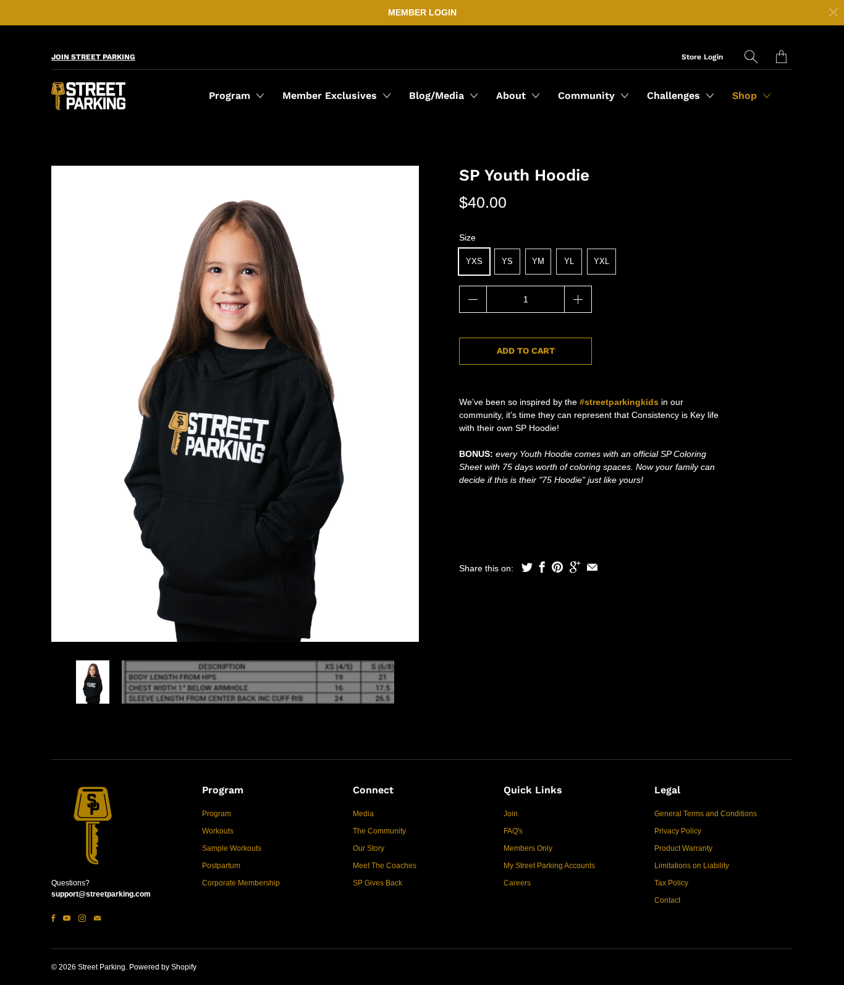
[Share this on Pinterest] (557, 567)
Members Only (528, 848)
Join (511, 813)
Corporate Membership (241, 883)
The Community (379, 831)
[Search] (751, 56)
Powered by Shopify (162, 967)
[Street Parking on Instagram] (82, 918)
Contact (667, 900)
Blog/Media (438, 95)
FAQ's (513, 831)
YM (538, 261)
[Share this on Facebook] (542, 567)
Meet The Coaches (384, 865)
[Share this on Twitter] (527, 567)
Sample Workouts (231, 848)
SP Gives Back (377, 883)
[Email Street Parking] (97, 918)
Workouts (218, 831)
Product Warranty (683, 848)
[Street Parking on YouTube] (66, 918)
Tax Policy (671, 883)
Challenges (675, 95)
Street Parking (101, 967)
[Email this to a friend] (592, 567)
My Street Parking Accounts (549, 865)
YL (569, 261)
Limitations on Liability (691, 865)
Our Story (368, 848)
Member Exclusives (331, 95)
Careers (517, 883)
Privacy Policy (677, 831)
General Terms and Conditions (705, 813)
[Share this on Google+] (575, 567)
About (512, 95)
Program (231, 95)
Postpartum (221, 865)
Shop (746, 95)
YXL (601, 261)
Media (363, 813)
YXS (474, 261)
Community (588, 95)
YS (507, 261)
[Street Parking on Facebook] (53, 918)
